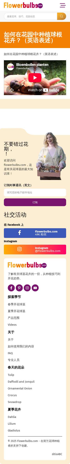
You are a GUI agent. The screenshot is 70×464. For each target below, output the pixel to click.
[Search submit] (61, 16)
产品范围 (13, 318)
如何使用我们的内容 (21, 346)
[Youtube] (35, 287)
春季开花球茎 (16, 304)
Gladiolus (14, 430)
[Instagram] (27, 287)
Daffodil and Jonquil (21, 381)
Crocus (12, 395)
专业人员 (13, 360)
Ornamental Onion (20, 388)
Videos (12, 324)
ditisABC (57, 454)
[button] (62, 5)
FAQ (10, 353)
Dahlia (12, 417)
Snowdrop (14, 402)
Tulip (11, 375)
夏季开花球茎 (16, 311)
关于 (11, 339)
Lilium (12, 423)
